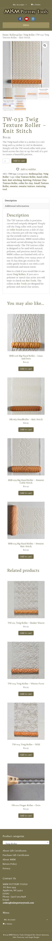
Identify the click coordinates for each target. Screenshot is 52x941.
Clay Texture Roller (25, 176)
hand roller (42, 176)
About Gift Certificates (14, 850)
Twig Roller (29, 34)
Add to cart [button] (26, 368)
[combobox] (26, 842)
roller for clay (26, 183)
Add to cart (19, 160)
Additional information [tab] (17, 206)
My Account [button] (18, 4)
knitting (27, 180)
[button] (44, 45)
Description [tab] (11, 200)
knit (5, 180)
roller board (16, 229)
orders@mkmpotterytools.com (18, 902)
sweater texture (27, 186)
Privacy (6, 868)
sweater (14, 186)
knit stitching (15, 180)
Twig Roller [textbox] (25, 843)
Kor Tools (31, 280)
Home (5, 34)
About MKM (9, 859)
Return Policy (10, 864)
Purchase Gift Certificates (16, 855)
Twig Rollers (19, 274)
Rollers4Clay (16, 34)
